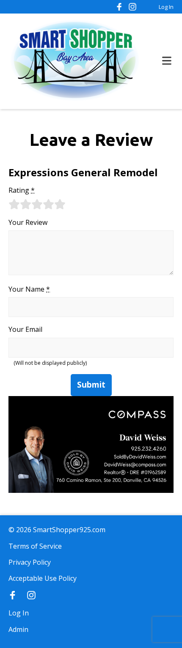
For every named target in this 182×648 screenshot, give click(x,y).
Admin (18, 629)
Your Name (29, 289)
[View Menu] (167, 61)
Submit (91, 384)
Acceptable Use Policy (42, 578)
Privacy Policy (29, 562)
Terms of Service (35, 546)
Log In (166, 7)
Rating (21, 190)
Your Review (27, 222)
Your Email (25, 329)
